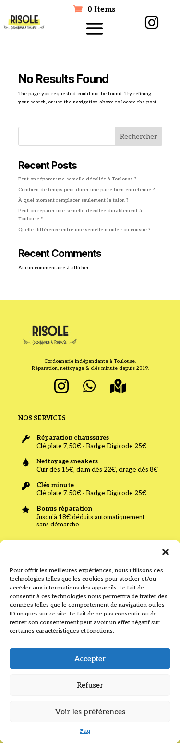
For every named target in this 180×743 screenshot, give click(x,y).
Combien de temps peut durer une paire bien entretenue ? (86, 189)
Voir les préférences (90, 711)
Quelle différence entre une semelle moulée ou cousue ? (84, 229)
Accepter (90, 658)
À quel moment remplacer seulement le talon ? (73, 200)
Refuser (90, 685)
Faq (85, 731)
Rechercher (138, 136)
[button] (165, 552)
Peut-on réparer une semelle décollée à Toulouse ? (77, 179)
